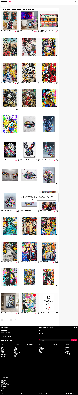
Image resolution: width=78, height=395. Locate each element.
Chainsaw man (3, 351)
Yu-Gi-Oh (2, 388)
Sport (66, 348)
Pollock (15, 350)
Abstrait (15, 356)
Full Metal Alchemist (4, 370)
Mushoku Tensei (3, 379)
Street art (15, 346)
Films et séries (67, 353)
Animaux (40, 351)
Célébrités (67, 347)
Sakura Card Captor (4, 383)
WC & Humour (16, 348)
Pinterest (74, 327)
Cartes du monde (42, 348)
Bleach (2, 361)
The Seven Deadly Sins (5, 384)
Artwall (5, 1)
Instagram (72, 327)
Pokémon (2, 349)
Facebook (71, 327)
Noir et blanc (67, 354)
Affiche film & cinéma (17, 353)
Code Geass (3, 363)
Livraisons (6, 327)
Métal (40, 346)
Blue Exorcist (3, 362)
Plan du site (50, 393)
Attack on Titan (3, 358)
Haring (15, 351)
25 (14, 319)
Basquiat (15, 349)
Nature (66, 355)
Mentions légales (24, 393)
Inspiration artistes (17, 352)
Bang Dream (3, 359)
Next (56, 320)
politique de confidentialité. (47, 197)
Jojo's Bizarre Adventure (5, 374)
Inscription (74, 340)
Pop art (15, 347)
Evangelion (3, 366)
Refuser (33, 199)
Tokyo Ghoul (3, 356)
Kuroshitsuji (3, 352)
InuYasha (2, 373)
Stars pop (15, 354)
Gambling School (4, 371)
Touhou (2, 385)
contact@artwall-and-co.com (6, 336)
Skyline (40, 347)
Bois (40, 350)
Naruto (2, 348)
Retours (2, 327)
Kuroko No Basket (4, 376)
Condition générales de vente (16, 393)
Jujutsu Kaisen (3, 375)
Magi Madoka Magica (4, 377)
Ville (66, 350)
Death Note (3, 364)
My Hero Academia (4, 353)
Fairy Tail (2, 367)
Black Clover (3, 360)
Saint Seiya (3, 382)
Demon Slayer (3, 365)
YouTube (76, 327)
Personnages (16, 355)
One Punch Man (3, 354)
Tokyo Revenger (3, 357)
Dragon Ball (3, 346)
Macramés (41, 349)
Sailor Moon (3, 381)
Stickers (40, 352)
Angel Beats (3, 350)
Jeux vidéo (67, 351)
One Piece (2, 347)
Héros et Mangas (68, 346)
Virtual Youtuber (3, 386)
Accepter (46, 199)
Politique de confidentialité (5, 393)
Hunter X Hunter (3, 372)
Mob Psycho (3, 378)
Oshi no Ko (3, 355)
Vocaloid (2, 387)
